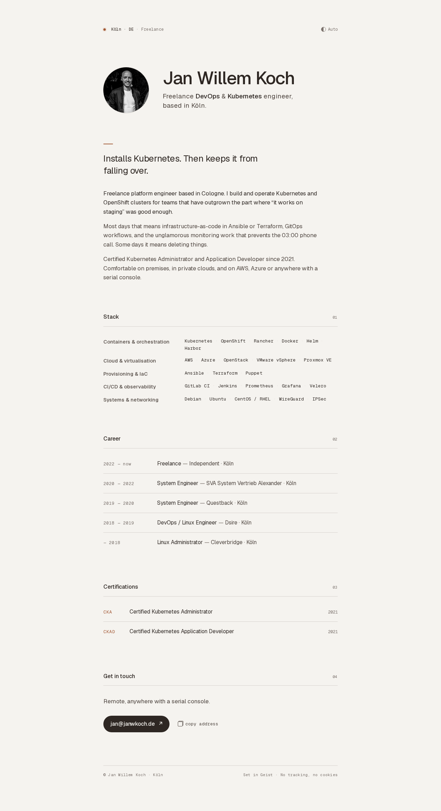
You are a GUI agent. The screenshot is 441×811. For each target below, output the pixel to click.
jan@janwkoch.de (136, 723)
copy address (201, 724)
